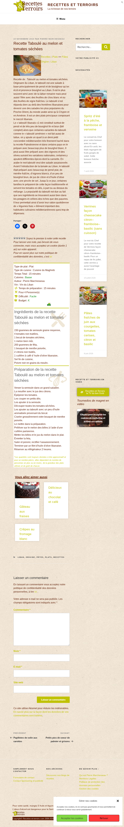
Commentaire (21, 610)
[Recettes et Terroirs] (19, 815)
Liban (54, 61)
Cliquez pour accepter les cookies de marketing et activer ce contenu (93, 418)
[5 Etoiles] (24, 238)
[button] (117, 800)
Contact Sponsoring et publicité (28, 781)
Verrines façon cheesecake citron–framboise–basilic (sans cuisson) (93, 220)
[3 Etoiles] (19, 238)
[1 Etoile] (14, 238)
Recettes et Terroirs (73, 5)
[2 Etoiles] (17, 238)
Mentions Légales (87, 778)
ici (51, 256)
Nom (16, 651)
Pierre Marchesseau (52, 39)
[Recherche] (106, 47)
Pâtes (65, 57)
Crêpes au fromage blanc (27, 533)
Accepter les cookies (72, 818)
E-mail (17, 666)
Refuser (104, 818)
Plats (55, 57)
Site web (18, 682)
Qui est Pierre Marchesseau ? (93, 775)
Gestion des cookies (89, 788)
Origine (45, 61)
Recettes (46, 57)
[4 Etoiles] (22, 238)
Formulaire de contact (23, 777)
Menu (62, 19)
